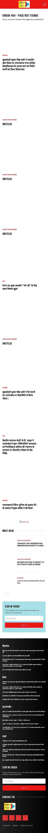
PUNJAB (20, 578)
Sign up (24, 625)
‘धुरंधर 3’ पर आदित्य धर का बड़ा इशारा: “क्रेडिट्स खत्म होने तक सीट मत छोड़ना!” (20, 724)
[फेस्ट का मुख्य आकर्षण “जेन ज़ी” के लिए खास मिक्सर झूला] (24, 269)
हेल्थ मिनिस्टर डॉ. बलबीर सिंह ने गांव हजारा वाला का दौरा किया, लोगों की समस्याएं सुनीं (21, 696)
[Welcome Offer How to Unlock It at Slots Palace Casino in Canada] (8, 562)
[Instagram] (12, 818)
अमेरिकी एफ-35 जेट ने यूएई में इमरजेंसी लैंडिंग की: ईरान (14, 741)
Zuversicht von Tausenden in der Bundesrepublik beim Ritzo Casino (30, 544)
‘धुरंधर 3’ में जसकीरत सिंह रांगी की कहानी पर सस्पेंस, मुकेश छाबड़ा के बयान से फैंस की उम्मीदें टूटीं (23, 711)
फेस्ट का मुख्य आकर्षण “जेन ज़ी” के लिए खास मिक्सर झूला (19, 286)
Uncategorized (9, 120)
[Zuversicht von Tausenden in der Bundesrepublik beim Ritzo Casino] (8, 543)
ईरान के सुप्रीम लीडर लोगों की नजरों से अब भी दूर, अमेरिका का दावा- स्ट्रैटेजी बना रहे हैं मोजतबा (23, 760)
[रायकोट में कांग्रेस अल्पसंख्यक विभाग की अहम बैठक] (8, 580)
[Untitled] (24, 105)
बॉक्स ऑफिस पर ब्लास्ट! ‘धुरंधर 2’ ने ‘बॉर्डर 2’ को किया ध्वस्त (16, 720)
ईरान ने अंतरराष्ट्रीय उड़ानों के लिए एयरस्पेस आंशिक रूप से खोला (16, 670)
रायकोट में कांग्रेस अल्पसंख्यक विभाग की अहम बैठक (30, 581)
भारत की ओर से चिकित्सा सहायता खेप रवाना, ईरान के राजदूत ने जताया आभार (19, 692)
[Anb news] (18, 4)
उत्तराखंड (4, 55)
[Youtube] (25, 818)
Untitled (7, 124)
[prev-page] (4, 593)
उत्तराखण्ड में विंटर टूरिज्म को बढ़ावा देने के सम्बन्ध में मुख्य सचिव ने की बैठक (19, 506)
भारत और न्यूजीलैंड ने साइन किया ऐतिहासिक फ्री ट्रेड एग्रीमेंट (16, 656)
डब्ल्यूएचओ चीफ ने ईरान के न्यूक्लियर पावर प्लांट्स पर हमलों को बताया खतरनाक (19, 699)
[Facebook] (5, 818)
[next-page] (7, 593)
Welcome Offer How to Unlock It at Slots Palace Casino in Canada (30, 563)
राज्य (3, 281)
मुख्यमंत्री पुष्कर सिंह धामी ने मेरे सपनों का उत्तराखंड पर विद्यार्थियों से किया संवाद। (18, 395)
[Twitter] (18, 818)
